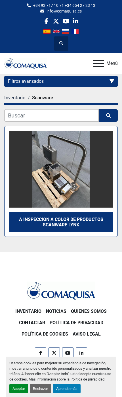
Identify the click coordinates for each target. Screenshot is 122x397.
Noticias (56, 311)
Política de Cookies (45, 334)
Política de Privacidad (76, 322)
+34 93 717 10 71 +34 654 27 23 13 (64, 5)
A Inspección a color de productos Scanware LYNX (61, 222)
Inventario (28, 311)
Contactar (32, 322)
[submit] (108, 115)
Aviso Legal (87, 334)
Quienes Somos (89, 311)
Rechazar (40, 388)
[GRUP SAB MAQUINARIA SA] (61, 290)
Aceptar (18, 388)
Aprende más (66, 388)
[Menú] (98, 63)
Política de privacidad (87, 379)
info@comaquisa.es (64, 11)
